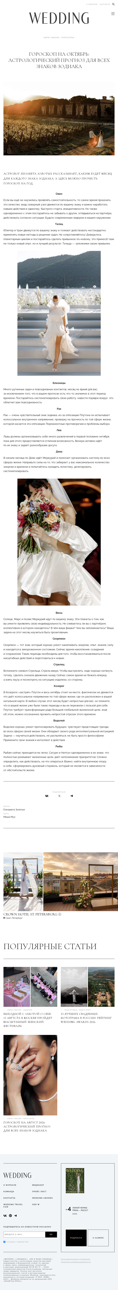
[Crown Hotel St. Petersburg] (49, 915)
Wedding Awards (42, 1198)
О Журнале (9, 1185)
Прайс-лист (39, 1192)
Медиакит (38, 1185)
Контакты (105, 4)
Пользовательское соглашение (75, 1259)
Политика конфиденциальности (76, 1262)
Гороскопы (67, 38)
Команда (8, 1192)
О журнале (92, 4)
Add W (36, 1204)
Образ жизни (51, 38)
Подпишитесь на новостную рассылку (27, 1227)
